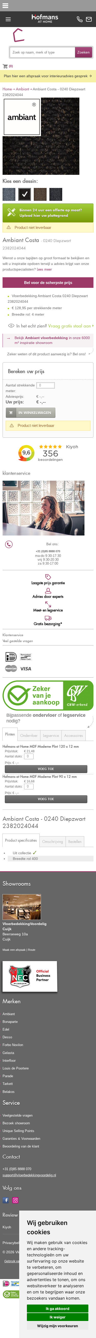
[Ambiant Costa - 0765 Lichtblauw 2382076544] (55, 195)
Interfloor (9, 1061)
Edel (6, 1029)
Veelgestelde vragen (18, 1115)
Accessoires (73, 735)
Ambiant (22, 89)
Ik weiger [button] (58, 1317)
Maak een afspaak (14, 949)
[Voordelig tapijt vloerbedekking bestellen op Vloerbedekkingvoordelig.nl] (20, 37)
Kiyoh (7, 1227)
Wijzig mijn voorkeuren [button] (57, 1326)
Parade (8, 1076)
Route (31, 949)
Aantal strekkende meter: (20, 388)
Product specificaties (21, 840)
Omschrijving (52, 841)
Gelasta (8, 1053)
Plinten (10, 734)
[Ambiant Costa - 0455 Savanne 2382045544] (40, 195)
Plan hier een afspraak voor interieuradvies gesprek (46, 76)
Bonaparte (10, 1022)
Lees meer (44, 269)
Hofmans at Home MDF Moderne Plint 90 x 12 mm (40, 776)
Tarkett (8, 1084)
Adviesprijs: (15, 396)
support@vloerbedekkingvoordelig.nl (29, 1175)
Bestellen (74, 841)
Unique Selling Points (18, 1131)
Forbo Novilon (13, 1045)
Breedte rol (22, 859)
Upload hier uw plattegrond (50, 213)
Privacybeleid (13, 1243)
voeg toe (46, 769)
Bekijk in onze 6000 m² (52, 340)
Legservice (51, 735)
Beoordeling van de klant (21, 1146)
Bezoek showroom (16, 1123)
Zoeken (83, 52)
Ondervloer (29, 735)
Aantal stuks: (14, 756)
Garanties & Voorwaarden (21, 1139)
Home (7, 89)
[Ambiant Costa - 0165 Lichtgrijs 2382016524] (9, 195)
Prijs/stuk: (11, 751)
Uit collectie (22, 853)
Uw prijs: (15, 402)
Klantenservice (13, 635)
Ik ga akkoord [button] (57, 1308)
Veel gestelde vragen (18, 641)
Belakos (9, 1092)
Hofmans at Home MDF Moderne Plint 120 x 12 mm (41, 746)
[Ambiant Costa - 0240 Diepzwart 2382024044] (41, 137)
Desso (7, 1037)
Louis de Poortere (16, 1068)
